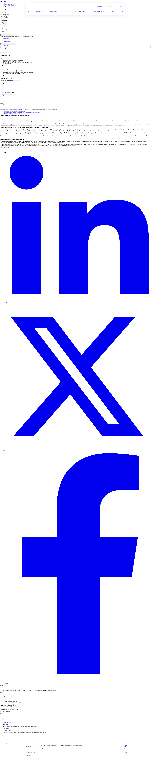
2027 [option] (4, 697)
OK (4, 52)
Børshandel (6, 38)
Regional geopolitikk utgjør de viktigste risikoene (12, 113)
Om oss (44, 748)
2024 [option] (4, 694)
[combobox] (75, 47)
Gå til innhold (3, 1)
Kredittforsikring (31, 749)
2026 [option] (4, 696)
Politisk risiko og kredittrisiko (33, 758)
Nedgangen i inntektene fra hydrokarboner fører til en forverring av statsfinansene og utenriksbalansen (22, 112)
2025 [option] (4, 695)
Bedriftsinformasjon (32, 752)
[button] (28, 11)
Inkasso (29, 755)
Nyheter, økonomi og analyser (49, 745)
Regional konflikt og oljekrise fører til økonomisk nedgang (14, 111)
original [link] (31, 36)
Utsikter (5, 39)
